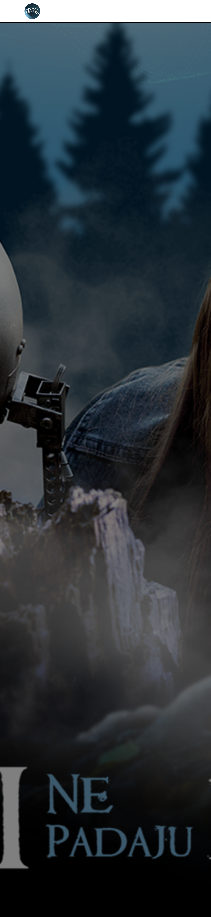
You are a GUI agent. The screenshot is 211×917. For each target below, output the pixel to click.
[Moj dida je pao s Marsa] (32, 11)
